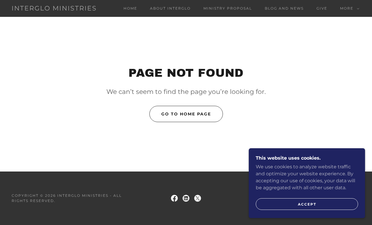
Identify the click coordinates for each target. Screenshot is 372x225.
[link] (54, 9)
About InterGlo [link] (170, 8)
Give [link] (321, 8)
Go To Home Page (186, 114)
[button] (348, 8)
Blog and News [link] (284, 8)
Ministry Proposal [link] (227, 8)
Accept (307, 204)
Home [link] (130, 8)
